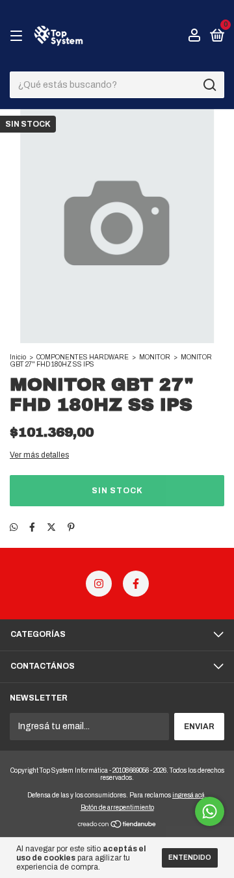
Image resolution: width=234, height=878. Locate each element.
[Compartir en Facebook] (32, 527)
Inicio (18, 357)
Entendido (189, 857)
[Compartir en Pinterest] (71, 527)
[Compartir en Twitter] (51, 527)
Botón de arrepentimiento (117, 807)
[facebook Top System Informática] (136, 584)
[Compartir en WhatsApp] (14, 527)
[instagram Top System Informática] (99, 584)
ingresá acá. (189, 795)
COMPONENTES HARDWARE (82, 357)
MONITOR (154, 357)
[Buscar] (209, 85)
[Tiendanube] (117, 826)
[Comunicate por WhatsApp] (209, 811)
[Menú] (18, 36)
